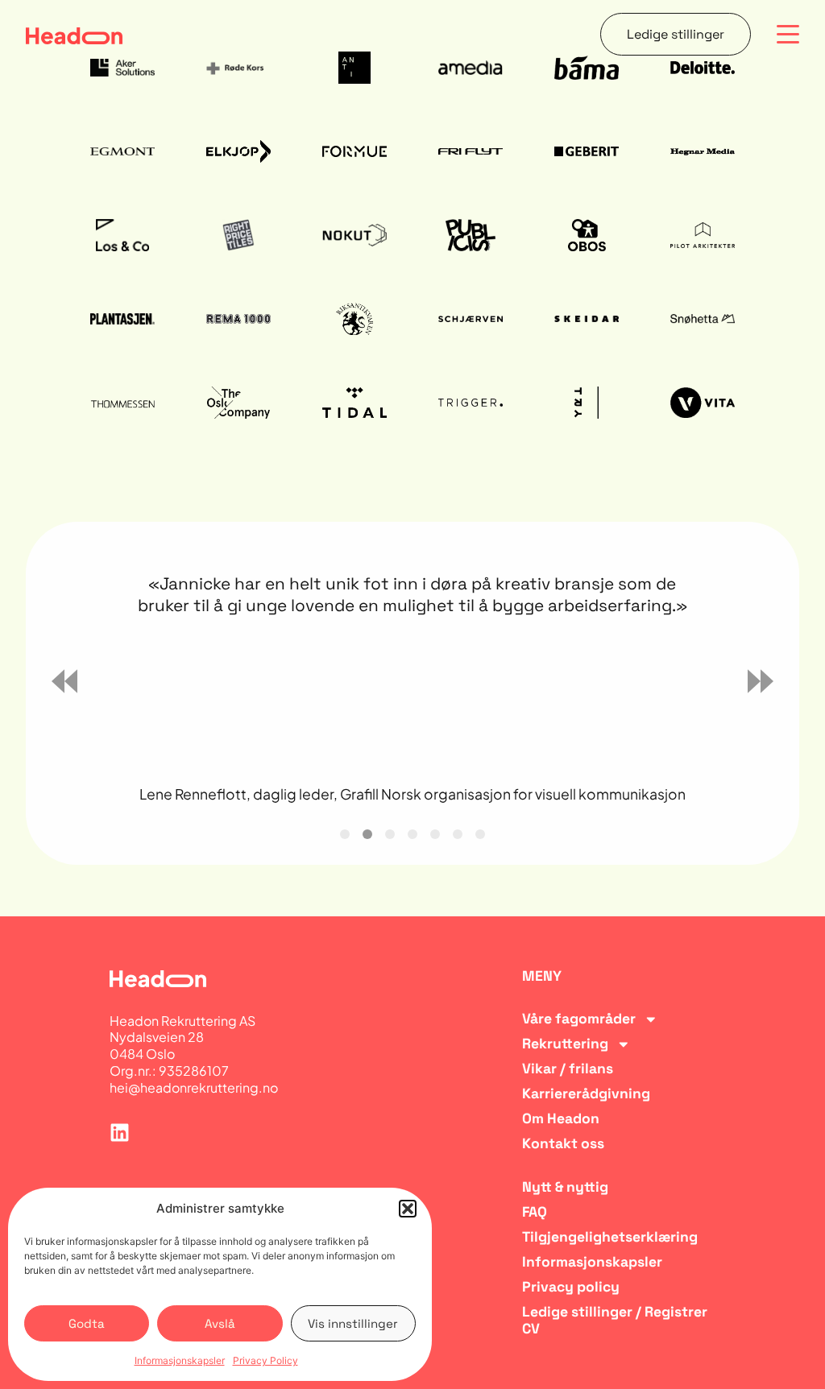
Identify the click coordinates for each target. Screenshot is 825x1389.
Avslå (220, 1323)
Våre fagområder (579, 1019)
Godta (86, 1323)
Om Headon (560, 1118)
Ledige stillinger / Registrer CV (614, 1320)
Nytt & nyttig (565, 1187)
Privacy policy (571, 1287)
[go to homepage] (74, 34)
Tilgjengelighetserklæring (610, 1237)
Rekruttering (565, 1044)
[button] (408, 1209)
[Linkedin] (120, 1132)
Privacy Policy (265, 1360)
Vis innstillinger (353, 1323)
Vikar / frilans (567, 1068)
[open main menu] (788, 35)
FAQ (534, 1212)
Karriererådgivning (586, 1093)
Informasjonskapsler (180, 1360)
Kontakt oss (563, 1143)
